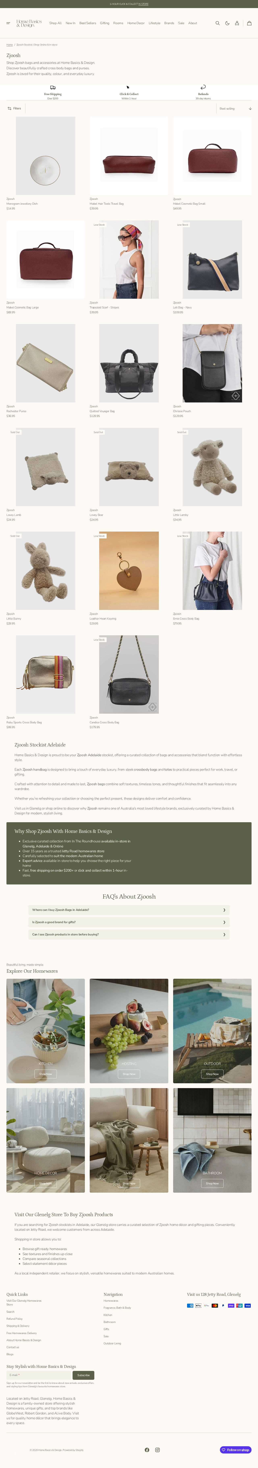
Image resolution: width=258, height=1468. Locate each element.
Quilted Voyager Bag (102, 411)
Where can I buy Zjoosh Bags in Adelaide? (60, 910)
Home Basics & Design (50, 1450)
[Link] (45, 1031)
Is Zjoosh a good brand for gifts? (54, 922)
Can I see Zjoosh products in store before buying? (65, 934)
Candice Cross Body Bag (104, 722)
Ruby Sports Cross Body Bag (24, 722)
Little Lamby (180, 515)
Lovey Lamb (13, 515)
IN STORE (143, 4)
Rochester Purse (16, 411)
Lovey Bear (96, 515)
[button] (217, 23)
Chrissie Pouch (182, 411)
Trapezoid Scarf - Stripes (104, 307)
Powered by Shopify (73, 1450)
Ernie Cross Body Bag (186, 619)
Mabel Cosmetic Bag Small (189, 204)
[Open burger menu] (8, 23)
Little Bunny (13, 619)
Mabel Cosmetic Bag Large (22, 307)
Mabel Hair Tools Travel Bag (106, 204)
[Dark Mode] (227, 23)
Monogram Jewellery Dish (22, 204)
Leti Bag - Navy (182, 307)
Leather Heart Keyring (103, 619)
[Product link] (45, 164)
